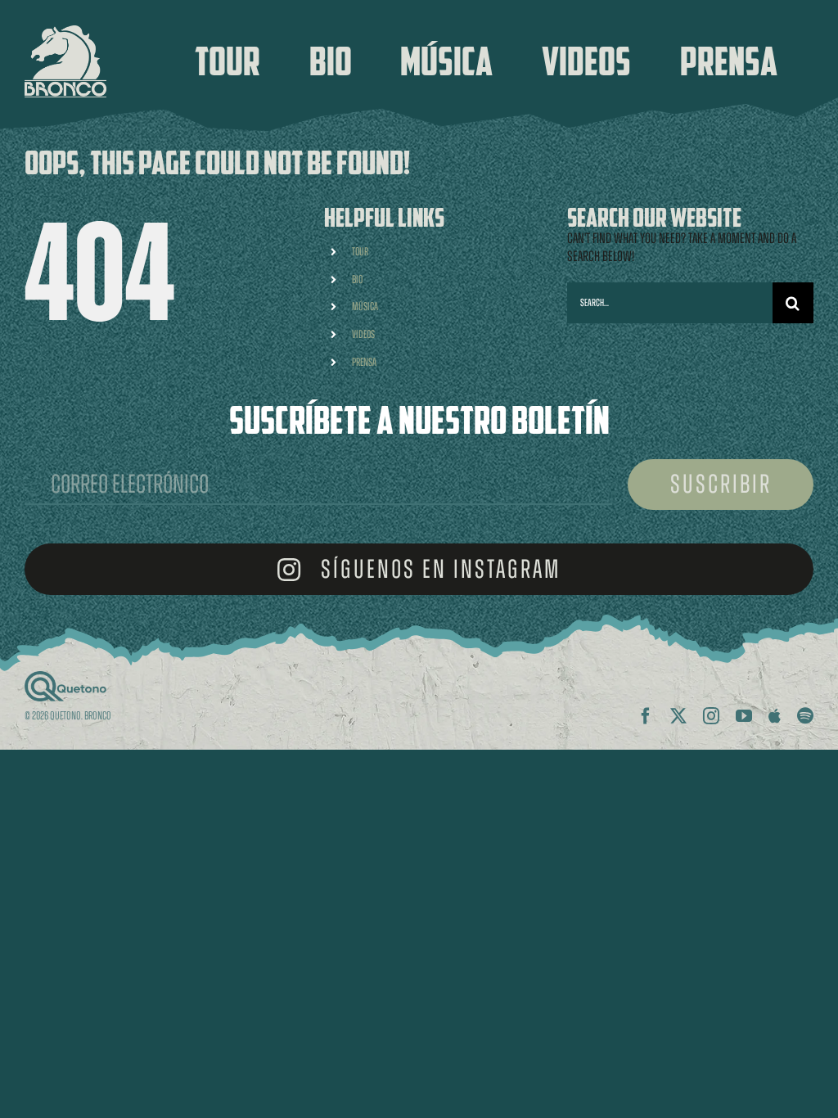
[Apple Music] (774, 716)
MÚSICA (365, 306)
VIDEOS (363, 334)
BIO (357, 279)
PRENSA (364, 362)
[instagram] (711, 716)
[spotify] (805, 716)
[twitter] (678, 716)
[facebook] (646, 716)
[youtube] (744, 716)
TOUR (360, 252)
